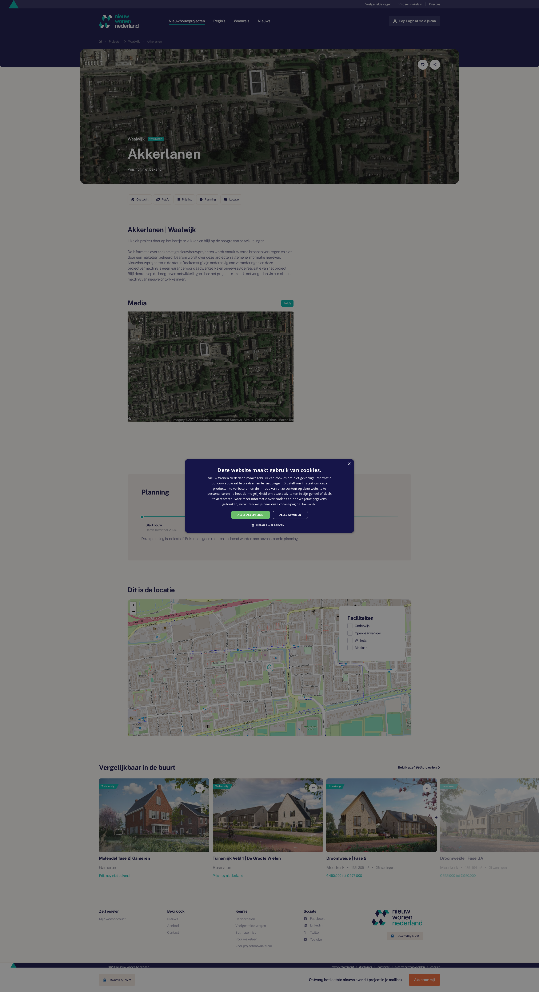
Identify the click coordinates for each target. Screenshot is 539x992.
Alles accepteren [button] (250, 515)
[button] (269, 525)
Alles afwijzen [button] (290, 515)
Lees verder (309, 504)
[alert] (269, 496)
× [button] (349, 463)
